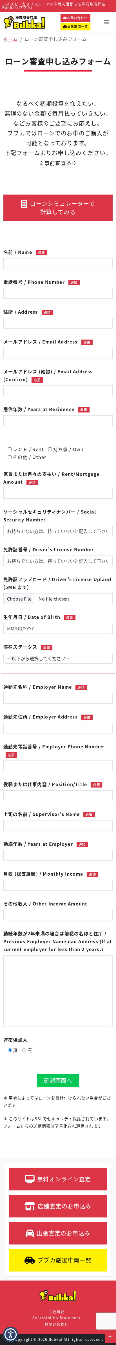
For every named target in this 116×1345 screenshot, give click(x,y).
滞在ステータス (26, 646)
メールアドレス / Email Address (46, 341)
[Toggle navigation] (107, 22)
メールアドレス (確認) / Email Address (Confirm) (48, 375)
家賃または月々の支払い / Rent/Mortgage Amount (51, 477)
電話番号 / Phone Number (40, 281)
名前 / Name (24, 252)
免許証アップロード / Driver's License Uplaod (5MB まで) (57, 583)
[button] (110, 1337)
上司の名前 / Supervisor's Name (48, 814)
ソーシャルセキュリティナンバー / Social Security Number (49, 515)
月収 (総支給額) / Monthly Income (49, 873)
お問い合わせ (77, 17)
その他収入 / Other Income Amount (45, 903)
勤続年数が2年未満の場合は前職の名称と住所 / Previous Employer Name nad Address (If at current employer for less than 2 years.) (57, 941)
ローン (62, 207)
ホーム (10, 38)
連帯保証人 (15, 1039)
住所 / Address (27, 311)
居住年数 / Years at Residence (45, 409)
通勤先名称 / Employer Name (44, 686)
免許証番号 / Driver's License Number (48, 549)
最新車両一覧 (77, 26)
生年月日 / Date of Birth (38, 617)
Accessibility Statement (56, 1317)
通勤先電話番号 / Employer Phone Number (53, 750)
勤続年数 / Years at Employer (44, 843)
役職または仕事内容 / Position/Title (51, 784)
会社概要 (57, 1311)
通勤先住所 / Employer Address (46, 716)
